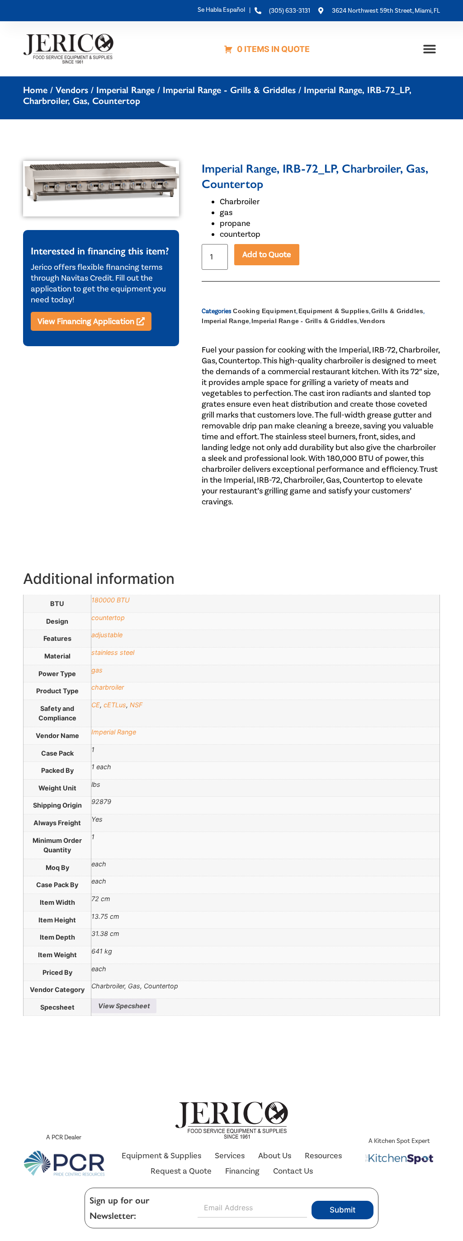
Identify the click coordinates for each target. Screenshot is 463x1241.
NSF (136, 705)
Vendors (72, 90)
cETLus (115, 705)
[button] (430, 48)
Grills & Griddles (397, 311)
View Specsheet (124, 1006)
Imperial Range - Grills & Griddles (229, 90)
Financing (242, 1171)
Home (35, 90)
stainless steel (112, 652)
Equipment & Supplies (333, 311)
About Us (274, 1156)
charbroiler (107, 687)
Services (230, 1156)
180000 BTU (110, 600)
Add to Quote (266, 254)
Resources (323, 1156)
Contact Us (293, 1171)
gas (97, 670)
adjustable (107, 635)
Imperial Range (125, 90)
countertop (108, 617)
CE (95, 705)
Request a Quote (181, 1171)
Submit (342, 1209)
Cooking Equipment (264, 311)
